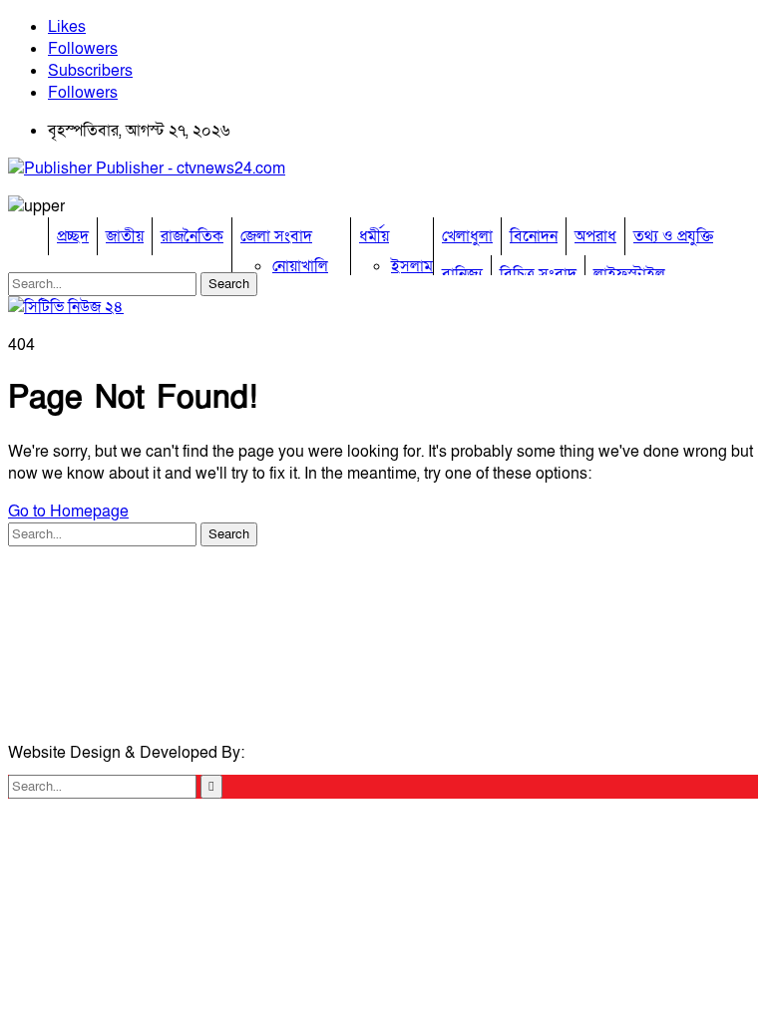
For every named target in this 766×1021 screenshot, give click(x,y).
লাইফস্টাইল (629, 274)
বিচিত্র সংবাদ (538, 274)
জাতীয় (125, 236)
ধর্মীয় (374, 236)
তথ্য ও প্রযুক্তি (673, 236)
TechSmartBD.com (315, 753)
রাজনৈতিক (192, 236)
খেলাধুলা (467, 236)
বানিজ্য (462, 274)
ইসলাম (412, 266)
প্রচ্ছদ (73, 236)
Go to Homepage (68, 511)
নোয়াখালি (300, 266)
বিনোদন (534, 236)
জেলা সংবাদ (276, 236)
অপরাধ (595, 236)
